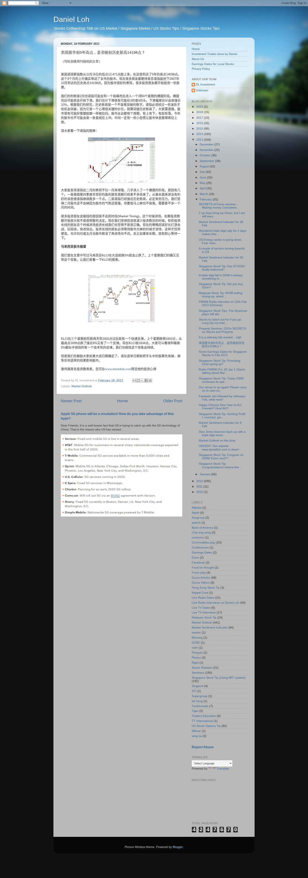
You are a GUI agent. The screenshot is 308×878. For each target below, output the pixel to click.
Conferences (200, 547)
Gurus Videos (201, 582)
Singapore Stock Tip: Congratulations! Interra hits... (220, 465)
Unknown (202, 90)
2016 (200, 123)
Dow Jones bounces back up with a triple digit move (222, 433)
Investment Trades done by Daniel (214, 54)
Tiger (195, 711)
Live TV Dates (201, 607)
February (206, 199)
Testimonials (200, 706)
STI (194, 691)
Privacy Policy (201, 68)
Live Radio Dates (203, 597)
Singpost (197, 686)
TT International (202, 721)
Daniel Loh (71, 19)
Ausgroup (198, 517)
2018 (200, 112)
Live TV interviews (204, 612)
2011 (199, 486)
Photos (196, 657)
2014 (200, 134)
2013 (200, 139)
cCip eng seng (201, 532)
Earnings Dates (202, 552)
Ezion (195, 557)
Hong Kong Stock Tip (206, 587)
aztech (196, 522)
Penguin (197, 652)
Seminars (198, 672)
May (203, 183)
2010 (200, 492)
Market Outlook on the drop (217, 440)
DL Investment (205, 84)
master (196, 632)
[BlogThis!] (138, 380)
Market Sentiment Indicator (210, 627)
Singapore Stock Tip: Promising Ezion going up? (219, 362)
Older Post (172, 401)
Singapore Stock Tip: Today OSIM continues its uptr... (221, 380)
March (204, 194)
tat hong (197, 701)
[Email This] (134, 380)
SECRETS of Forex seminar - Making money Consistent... (219, 206)
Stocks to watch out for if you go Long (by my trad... (220, 321)
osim (195, 647)
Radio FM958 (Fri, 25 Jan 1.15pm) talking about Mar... (222, 371)
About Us (198, 59)
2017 (200, 117)
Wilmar (196, 731)
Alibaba (197, 507)
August (205, 166)
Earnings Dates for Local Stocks (213, 64)
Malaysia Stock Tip (204, 617)
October (205, 155)
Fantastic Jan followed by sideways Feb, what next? (222, 398)
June (203, 177)
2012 (200, 481)
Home (122, 401)
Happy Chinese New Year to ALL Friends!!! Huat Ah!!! (220, 406)
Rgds (195, 662)
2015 (200, 128)
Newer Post (71, 401)
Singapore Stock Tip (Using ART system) (219, 677)
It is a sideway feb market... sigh (220, 337)
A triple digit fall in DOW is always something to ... (221, 277)
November (207, 149)
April (203, 188)
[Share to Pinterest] (150, 380)
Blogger (178, 847)
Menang (197, 637)
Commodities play (203, 542)
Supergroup (199, 696)
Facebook (198, 562)
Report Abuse (203, 747)
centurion (198, 537)
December (207, 144)
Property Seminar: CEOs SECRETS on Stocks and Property (222, 330)
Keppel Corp (200, 592)
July (203, 171)
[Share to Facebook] (146, 380)
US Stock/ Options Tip (206, 726)
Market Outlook (81, 386)
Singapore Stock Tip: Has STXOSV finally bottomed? (222, 268)
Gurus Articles (201, 577)
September (207, 161)
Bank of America (202, 527)
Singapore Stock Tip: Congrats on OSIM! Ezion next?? (221, 456)
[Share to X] (142, 380)
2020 (200, 106)
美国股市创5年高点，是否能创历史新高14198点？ (222, 344)
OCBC (196, 642)
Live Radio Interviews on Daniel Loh (215, 602)
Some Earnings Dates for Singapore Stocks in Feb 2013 (223, 353)
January (205, 474)
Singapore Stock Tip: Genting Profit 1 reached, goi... (222, 415)
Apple (195, 512)
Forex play (199, 572)
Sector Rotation (202, 667)
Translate (223, 768)
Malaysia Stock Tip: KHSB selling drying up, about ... (220, 294)
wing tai (197, 736)
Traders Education (204, 716)
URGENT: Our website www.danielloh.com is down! (219, 447)
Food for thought (203, 567)
